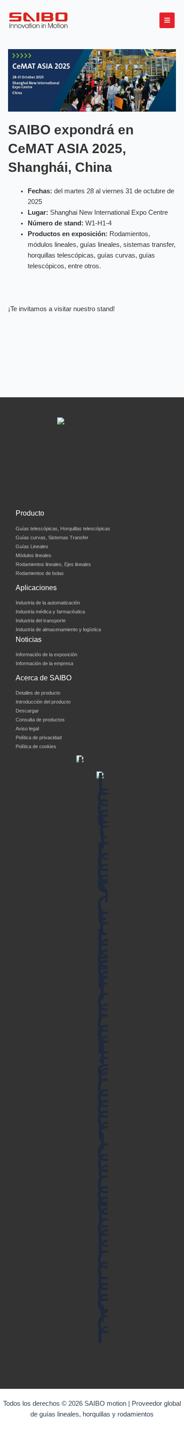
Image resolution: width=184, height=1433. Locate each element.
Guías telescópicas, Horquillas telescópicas (63, 528)
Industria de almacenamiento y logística (58, 629)
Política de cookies (36, 746)
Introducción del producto (43, 701)
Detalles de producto (38, 693)
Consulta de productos (40, 719)
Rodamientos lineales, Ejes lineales (53, 564)
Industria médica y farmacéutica (50, 611)
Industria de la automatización (48, 602)
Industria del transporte (41, 620)
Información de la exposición (46, 654)
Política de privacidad (39, 737)
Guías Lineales (32, 546)
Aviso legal (27, 728)
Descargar (27, 710)
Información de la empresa (44, 663)
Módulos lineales (33, 555)
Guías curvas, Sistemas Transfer (52, 537)
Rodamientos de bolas (40, 573)
